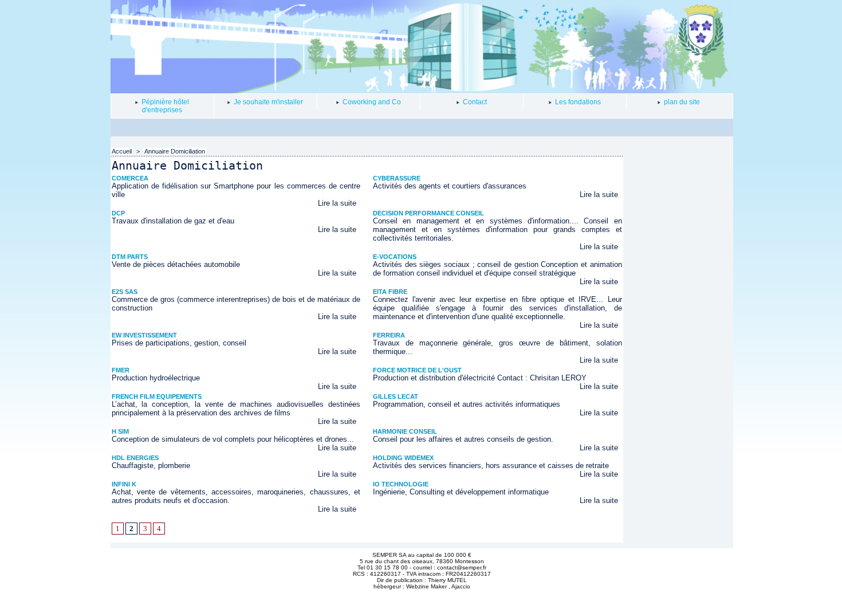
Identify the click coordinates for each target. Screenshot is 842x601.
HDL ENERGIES (135, 457)
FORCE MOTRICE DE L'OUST (417, 370)
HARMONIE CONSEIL (405, 431)
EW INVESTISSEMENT (144, 335)
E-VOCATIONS (394, 256)
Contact (474, 102)
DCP (118, 213)
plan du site (681, 102)
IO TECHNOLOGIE (400, 484)
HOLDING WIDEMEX (403, 457)
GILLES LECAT (395, 396)
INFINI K (124, 484)
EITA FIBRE (390, 291)
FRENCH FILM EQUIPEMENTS (157, 396)
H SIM (120, 431)
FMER (120, 370)
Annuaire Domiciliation (174, 151)
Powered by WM (421, 594)
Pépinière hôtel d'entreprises (164, 106)
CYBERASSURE (396, 178)
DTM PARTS (130, 256)
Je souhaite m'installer (267, 102)
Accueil (122, 151)
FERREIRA (389, 335)
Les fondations (577, 102)
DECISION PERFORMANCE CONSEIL (428, 213)
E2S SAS (124, 291)
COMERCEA (130, 178)
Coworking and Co (371, 102)
